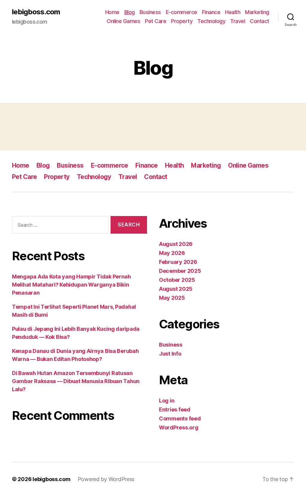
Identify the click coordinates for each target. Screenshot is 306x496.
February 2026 (178, 262)
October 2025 (177, 280)
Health (232, 12)
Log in (166, 400)
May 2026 (172, 253)
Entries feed (174, 409)
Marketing (257, 12)
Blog (129, 12)
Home (112, 12)
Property (181, 21)
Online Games (123, 21)
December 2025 (180, 271)
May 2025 (172, 298)
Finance (211, 12)
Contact (259, 21)
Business (150, 12)
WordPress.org (178, 427)
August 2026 (175, 244)
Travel (237, 21)
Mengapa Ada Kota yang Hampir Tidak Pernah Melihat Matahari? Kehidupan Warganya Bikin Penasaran (71, 284)
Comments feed (180, 418)
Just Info (170, 353)
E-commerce (181, 12)
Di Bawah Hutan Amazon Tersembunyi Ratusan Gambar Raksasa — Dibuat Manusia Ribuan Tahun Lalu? (76, 381)
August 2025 (175, 289)
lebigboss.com (36, 12)
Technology (211, 21)
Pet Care (155, 21)
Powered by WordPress (106, 479)
